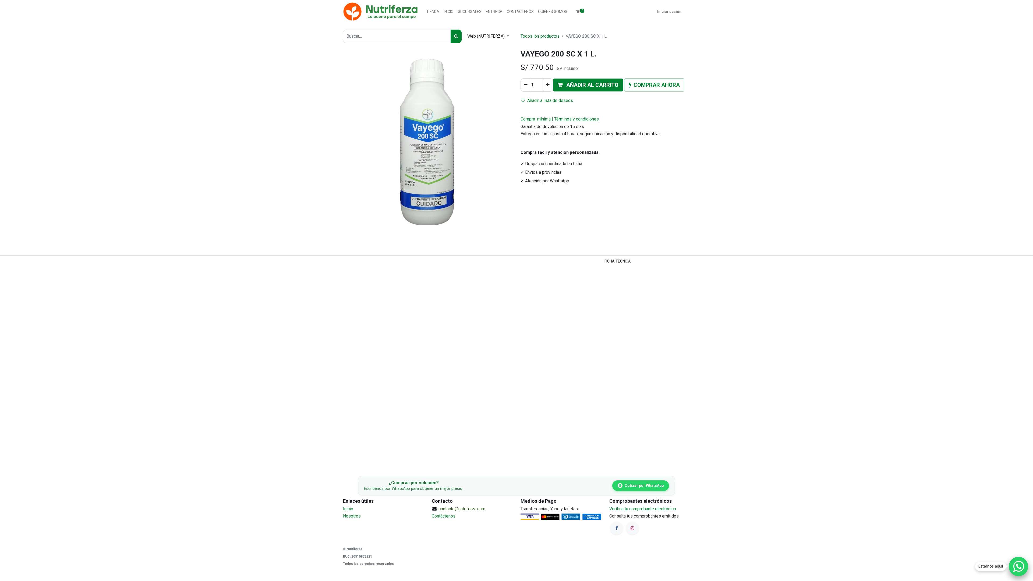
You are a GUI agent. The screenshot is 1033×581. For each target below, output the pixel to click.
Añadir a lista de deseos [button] (550, 100)
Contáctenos (443, 516)
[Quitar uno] (526, 85)
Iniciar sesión (669, 11)
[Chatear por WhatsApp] (1018, 566)
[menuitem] (432, 12)
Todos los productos (540, 36)
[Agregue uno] (548, 85)
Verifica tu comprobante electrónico (642, 508)
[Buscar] (456, 36)
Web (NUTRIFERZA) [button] (486, 36)
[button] (588, 85)
